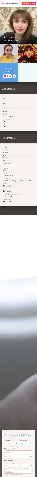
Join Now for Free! (29, 3)
